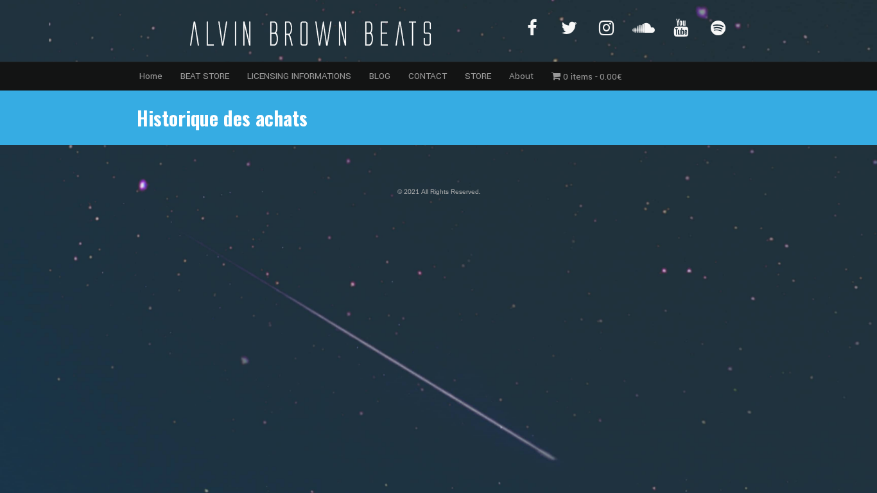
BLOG (379, 76)
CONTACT (427, 76)
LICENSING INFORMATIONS (299, 76)
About (521, 76)
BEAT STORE (204, 76)
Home (150, 76)
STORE (478, 76)
